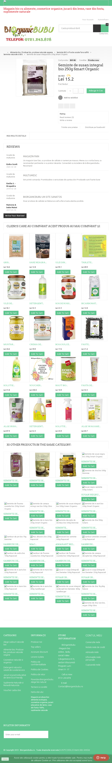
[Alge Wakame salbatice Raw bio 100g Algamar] (94, 410)
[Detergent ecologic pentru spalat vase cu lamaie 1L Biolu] (42, 287)
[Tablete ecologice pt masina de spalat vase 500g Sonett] (94, 246)
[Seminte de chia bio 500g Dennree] (94, 471)
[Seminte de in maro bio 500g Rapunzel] (16, 587)
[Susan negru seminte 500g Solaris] (94, 488)
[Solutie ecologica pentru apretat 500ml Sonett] (68, 410)
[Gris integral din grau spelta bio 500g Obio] (16, 246)
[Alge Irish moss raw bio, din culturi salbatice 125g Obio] (16, 410)
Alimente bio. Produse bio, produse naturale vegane (13, 652)
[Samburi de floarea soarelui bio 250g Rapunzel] (42, 554)
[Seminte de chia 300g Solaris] (94, 521)
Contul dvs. (103, 33)
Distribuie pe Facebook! (95, 127)
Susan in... (61, 577)
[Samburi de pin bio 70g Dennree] (16, 537)
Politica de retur (38, 674)
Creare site (78, 750)
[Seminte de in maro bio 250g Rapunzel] (42, 570)
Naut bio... (61, 385)
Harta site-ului (37, 692)
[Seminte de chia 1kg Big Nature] (94, 587)
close (5, 759)
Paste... (85, 344)
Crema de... (35, 344)
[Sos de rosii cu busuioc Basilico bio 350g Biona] (68, 287)
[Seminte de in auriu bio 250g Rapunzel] (16, 570)
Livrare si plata (37, 657)
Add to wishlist (70, 98)
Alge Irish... (10, 426)
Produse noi (36, 642)
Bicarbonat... (89, 303)
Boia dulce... (62, 344)
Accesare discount (39, 652)
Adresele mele (92, 652)
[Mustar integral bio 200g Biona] (16, 328)
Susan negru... (90, 494)
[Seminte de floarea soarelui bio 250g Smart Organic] (16, 506)
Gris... (7, 262)
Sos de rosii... (63, 303)
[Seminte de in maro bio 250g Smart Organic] (42, 521)
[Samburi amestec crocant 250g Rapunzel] (94, 537)
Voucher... (35, 385)
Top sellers (36, 647)
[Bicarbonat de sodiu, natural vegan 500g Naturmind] (94, 287)
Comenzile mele (93, 642)
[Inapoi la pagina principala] (4, 52)
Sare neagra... (38, 262)
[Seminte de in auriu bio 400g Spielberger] (42, 587)
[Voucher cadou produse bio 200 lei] (42, 369)
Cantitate (62, 91)
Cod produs (63, 60)
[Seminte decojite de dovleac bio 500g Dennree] (68, 521)
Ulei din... (60, 262)
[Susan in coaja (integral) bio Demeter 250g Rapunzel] (94, 570)
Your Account (87, 19)
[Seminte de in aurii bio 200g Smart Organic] (94, 504)
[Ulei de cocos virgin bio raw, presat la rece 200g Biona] (16, 287)
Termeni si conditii (39, 687)
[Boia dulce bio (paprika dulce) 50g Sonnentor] (68, 328)
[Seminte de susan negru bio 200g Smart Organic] (94, 455)
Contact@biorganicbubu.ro (70, 686)
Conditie (82, 60)
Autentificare (103, 19)
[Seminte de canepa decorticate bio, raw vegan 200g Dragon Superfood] (42, 465)
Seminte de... (11, 480)
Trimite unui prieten (69, 127)
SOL (69, 750)
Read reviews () (67, 117)
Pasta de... (87, 385)
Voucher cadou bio (12, 690)
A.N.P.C (63, 750)
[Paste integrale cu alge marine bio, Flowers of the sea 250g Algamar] (94, 328)
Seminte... (61, 527)
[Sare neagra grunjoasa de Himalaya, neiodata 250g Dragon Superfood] (42, 246)
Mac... (33, 544)
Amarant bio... (64, 544)
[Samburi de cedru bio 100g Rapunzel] (16, 554)
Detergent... (36, 303)
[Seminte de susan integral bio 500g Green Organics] (68, 504)
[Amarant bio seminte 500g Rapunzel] (68, 537)
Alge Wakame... (91, 426)
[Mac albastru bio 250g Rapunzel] (42, 537)
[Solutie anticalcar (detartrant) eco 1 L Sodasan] (16, 369)
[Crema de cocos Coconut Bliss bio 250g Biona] (42, 328)
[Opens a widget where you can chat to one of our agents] (101, 758)
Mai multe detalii (16, 136)
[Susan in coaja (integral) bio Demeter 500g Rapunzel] (68, 570)
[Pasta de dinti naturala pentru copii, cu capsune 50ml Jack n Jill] (94, 369)
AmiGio (87, 750)
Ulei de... (8, 303)
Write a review (66, 120)
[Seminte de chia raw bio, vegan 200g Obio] (94, 604)
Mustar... (9, 344)
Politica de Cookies (39, 669)
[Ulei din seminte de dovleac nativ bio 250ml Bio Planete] (68, 246)
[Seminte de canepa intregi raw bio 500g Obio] (42, 504)
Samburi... (87, 544)
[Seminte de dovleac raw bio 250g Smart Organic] (68, 465)
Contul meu (94, 635)
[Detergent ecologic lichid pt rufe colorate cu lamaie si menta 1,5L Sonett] (42, 410)
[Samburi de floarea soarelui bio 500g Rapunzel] (68, 554)
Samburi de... (12, 544)
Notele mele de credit (95, 647)
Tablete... (87, 262)
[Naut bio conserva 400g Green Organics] (68, 369)
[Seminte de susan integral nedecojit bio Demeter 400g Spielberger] (68, 589)
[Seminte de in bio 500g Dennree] (16, 465)
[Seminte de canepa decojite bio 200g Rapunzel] (94, 554)
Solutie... (9, 385)
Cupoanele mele (93, 665)
